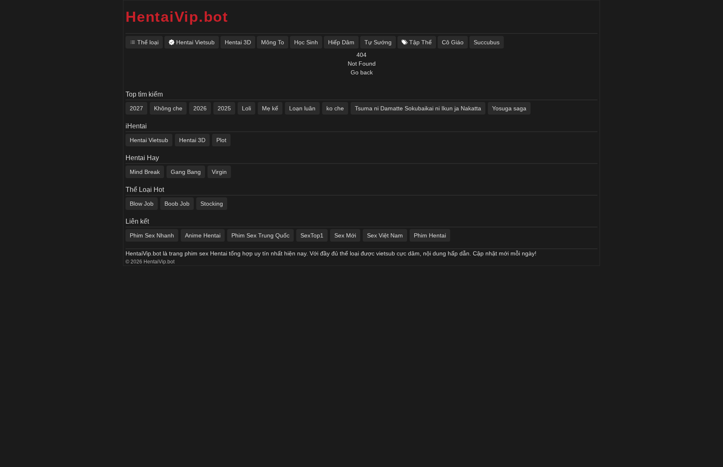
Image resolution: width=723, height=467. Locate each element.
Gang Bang (186, 171)
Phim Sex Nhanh (152, 235)
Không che (168, 108)
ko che (335, 108)
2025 (224, 108)
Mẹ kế (270, 108)
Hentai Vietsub (149, 140)
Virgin (219, 171)
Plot (221, 140)
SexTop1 (311, 235)
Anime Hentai (202, 235)
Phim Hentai (430, 235)
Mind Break (145, 171)
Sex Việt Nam (385, 235)
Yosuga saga (509, 108)
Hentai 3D (192, 140)
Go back (362, 72)
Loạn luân (302, 108)
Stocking (211, 203)
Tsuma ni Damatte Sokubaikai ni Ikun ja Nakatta (418, 108)
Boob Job (177, 203)
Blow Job (142, 203)
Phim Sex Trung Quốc (260, 235)
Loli (246, 108)
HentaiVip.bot (177, 16)
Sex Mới (345, 235)
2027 (136, 108)
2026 (200, 108)
